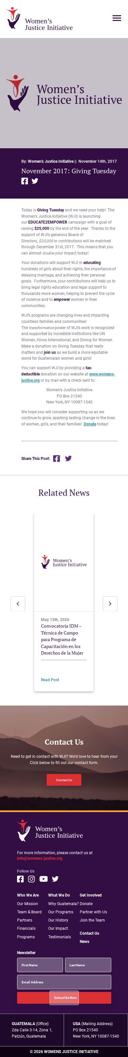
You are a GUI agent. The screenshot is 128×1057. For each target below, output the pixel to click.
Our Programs (60, 911)
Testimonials (59, 936)
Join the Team (92, 920)
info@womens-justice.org (39, 858)
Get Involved (91, 895)
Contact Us (64, 780)
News (84, 941)
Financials (26, 928)
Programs (26, 936)
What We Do (59, 895)
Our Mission (27, 903)
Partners (24, 920)
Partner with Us (93, 911)
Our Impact (58, 928)
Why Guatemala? (63, 903)
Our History (58, 920)
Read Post (50, 679)
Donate (90, 423)
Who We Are (28, 895)
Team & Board (29, 911)
